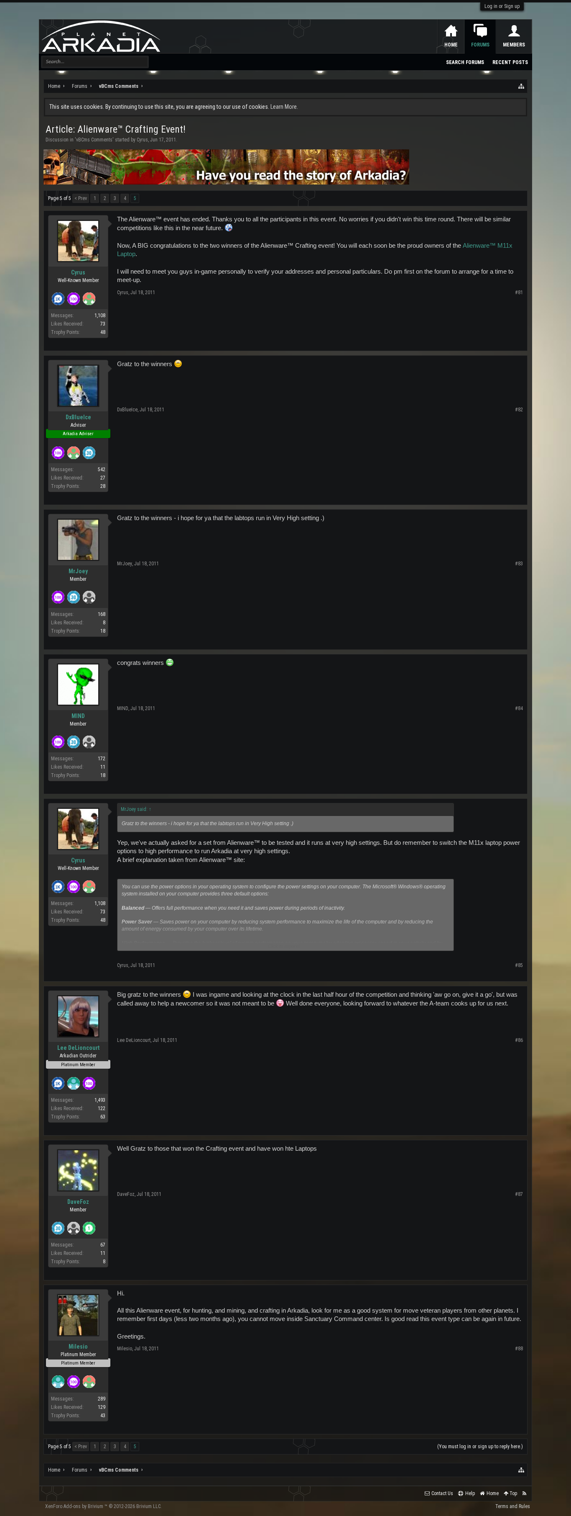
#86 (519, 1040)
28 (102, 486)
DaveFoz (78, 1201)
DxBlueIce (78, 417)
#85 (519, 965)
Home (451, 45)
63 (102, 1117)
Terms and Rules (512, 1506)
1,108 (99, 315)
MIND (78, 716)
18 (102, 631)
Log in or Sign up (502, 6)
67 (102, 1245)
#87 (519, 1194)
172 (101, 759)
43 (102, 1416)
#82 (519, 410)
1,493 (99, 1100)
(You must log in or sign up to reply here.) (480, 1446)
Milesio (78, 1346)
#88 (519, 1349)
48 (102, 332)
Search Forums (465, 62)
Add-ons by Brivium (103, 1506)
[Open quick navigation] (521, 86)
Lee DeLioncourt (78, 1047)
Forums (480, 45)
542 (101, 469)
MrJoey (78, 571)
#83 (519, 564)
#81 (519, 292)
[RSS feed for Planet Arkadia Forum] (524, 1493)
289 (101, 1399)
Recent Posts (510, 62)
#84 (519, 708)
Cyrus (142, 140)
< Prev (80, 198)
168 (101, 614)
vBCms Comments (94, 140)
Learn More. (284, 106)
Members (514, 45)
